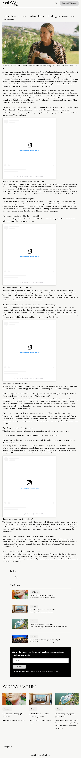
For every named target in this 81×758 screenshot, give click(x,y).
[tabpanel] (14, 713)
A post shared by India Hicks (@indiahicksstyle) (29, 176)
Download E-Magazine (69, 3)
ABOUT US (8, 747)
